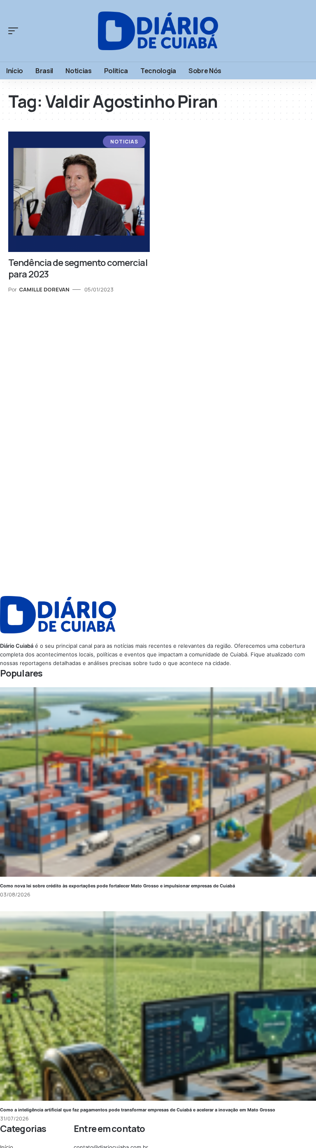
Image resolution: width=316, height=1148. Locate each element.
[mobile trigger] (15, 31)
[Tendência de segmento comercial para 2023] (79, 192)
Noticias (124, 141)
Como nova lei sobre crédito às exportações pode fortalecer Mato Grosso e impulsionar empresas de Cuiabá (117, 886)
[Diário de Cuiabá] (158, 31)
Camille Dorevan (44, 289)
